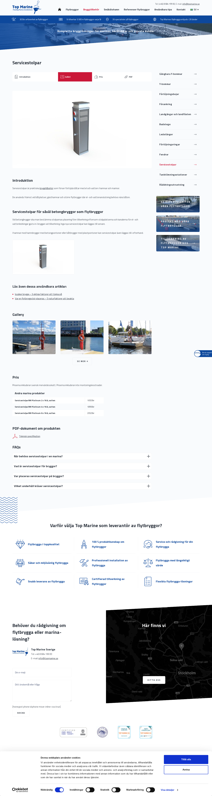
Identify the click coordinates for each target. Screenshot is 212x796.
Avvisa (186, 769)
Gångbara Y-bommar (170, 74)
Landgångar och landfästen (175, 114)
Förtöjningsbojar (169, 94)
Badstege (165, 124)
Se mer (81, 361)
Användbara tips (163, 9)
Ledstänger (166, 134)
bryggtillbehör (46, 188)
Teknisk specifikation (29, 436)
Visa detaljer (167, 790)
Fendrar (164, 154)
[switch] (90, 789)
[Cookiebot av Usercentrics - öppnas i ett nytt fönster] (20, 790)
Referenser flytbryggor (137, 9)
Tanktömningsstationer (173, 174)
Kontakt (181, 9)
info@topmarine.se (48, 658)
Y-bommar (165, 84)
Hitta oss (154, 680)
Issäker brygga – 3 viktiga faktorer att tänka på (38, 294)
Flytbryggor (72, 9)
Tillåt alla (186, 759)
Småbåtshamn (111, 9)
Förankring (165, 104)
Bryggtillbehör (91, 9)
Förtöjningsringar (169, 144)
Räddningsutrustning (172, 184)
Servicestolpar (167, 164)
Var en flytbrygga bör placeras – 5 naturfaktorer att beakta (44, 298)
